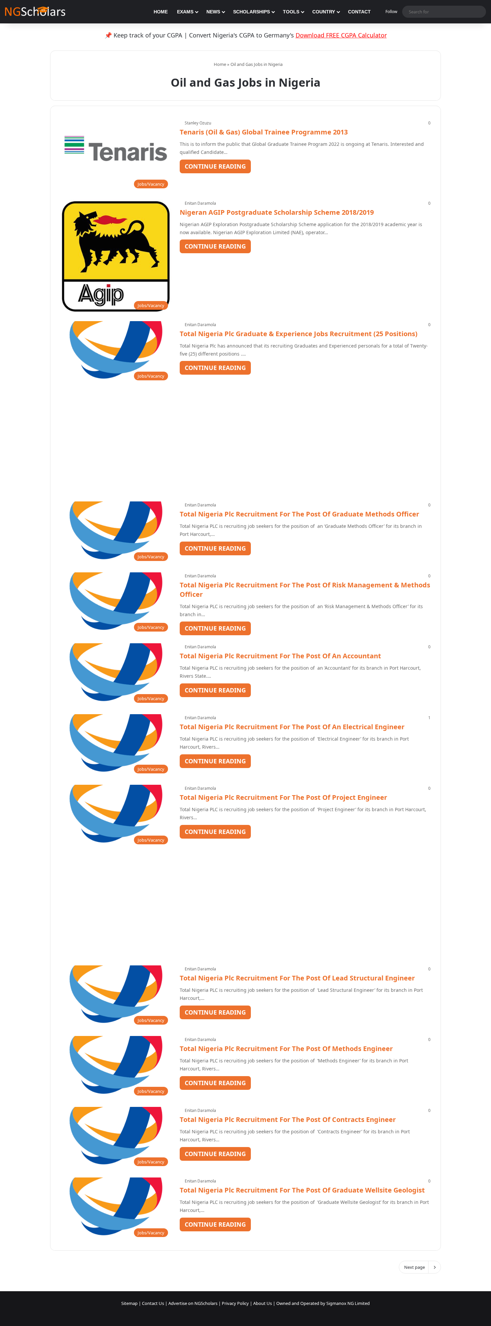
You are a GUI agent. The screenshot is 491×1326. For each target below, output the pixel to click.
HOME (161, 11)
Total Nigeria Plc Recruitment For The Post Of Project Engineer (283, 797)
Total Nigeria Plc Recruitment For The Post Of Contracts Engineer (288, 1119)
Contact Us (153, 1303)
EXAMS (185, 11)
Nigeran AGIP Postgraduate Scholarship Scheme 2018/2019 (277, 212)
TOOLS (291, 11)
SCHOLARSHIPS (251, 11)
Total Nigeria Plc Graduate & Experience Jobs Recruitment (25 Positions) (299, 333)
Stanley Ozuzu (198, 123)
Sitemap (129, 1303)
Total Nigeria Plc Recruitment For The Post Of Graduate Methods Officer (299, 513)
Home (219, 64)
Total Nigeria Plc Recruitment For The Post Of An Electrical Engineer (292, 726)
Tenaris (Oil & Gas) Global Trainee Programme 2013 (264, 131)
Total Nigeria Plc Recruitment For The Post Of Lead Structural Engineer (297, 977)
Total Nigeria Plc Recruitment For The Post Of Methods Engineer (286, 1048)
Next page (414, 1267)
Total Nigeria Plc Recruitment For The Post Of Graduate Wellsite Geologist (302, 1190)
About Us (262, 1303)
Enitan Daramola (200, 203)
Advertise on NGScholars (192, 1303)
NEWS (213, 11)
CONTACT (359, 11)
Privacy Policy (235, 1303)
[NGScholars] (35, 12)
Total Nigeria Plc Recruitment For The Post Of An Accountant (280, 655)
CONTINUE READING (215, 166)
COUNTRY (323, 11)
